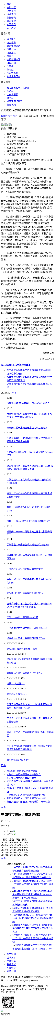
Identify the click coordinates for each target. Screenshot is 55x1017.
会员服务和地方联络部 (18, 88)
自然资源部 (6, 364)
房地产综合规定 (9, 116)
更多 (14, 393)
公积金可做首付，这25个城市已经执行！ (27, 798)
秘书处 (10, 70)
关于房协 (11, 28)
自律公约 (11, 49)
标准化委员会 (13, 76)
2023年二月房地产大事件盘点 (21, 778)
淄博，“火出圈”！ (16, 683)
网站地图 (11, 971)
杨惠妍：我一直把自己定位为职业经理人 (27, 427)
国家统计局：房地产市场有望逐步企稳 (26, 795)
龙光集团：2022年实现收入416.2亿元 (25, 593)
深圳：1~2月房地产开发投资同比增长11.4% (28, 521)
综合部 (10, 91)
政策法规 (11, 21)
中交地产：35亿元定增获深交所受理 (25, 569)
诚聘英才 (11, 958)
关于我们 (11, 954)
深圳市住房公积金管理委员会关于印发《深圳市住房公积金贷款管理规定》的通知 (32, 884)
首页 (9, 4)
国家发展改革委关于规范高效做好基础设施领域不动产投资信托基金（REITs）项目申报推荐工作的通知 (32, 894)
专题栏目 (11, 24)
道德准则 (11, 63)
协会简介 (11, 39)
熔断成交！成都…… (17, 694)
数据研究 (11, 18)
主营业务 (11, 961)
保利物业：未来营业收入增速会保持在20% (28, 544)
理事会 (10, 66)
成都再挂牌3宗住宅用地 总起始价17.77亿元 (28, 403)
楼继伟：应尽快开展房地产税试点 (24, 774)
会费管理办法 (13, 59)
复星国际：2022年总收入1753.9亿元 (24, 673)
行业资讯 (11, 14)
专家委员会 (12, 73)
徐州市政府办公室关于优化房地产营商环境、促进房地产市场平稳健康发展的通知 (32, 918)
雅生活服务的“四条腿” (18, 760)
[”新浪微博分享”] (3, 125)
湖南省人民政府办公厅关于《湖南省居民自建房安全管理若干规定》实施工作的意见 (32, 928)
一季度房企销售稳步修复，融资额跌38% (27, 628)
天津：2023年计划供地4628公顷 (22, 617)
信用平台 (11, 11)
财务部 (10, 98)
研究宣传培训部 (15, 101)
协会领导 (11, 42)
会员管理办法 (13, 46)
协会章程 (11, 53)
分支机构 (11, 105)
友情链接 (11, 968)
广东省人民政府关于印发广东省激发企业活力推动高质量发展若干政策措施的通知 (32, 938)
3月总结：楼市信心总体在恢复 (22, 649)
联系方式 (11, 964)
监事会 (10, 56)
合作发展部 (12, 94)
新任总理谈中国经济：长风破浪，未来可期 (28, 801)
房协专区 (11, 7)
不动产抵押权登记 (21, 364)
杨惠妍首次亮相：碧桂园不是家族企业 (26, 638)
